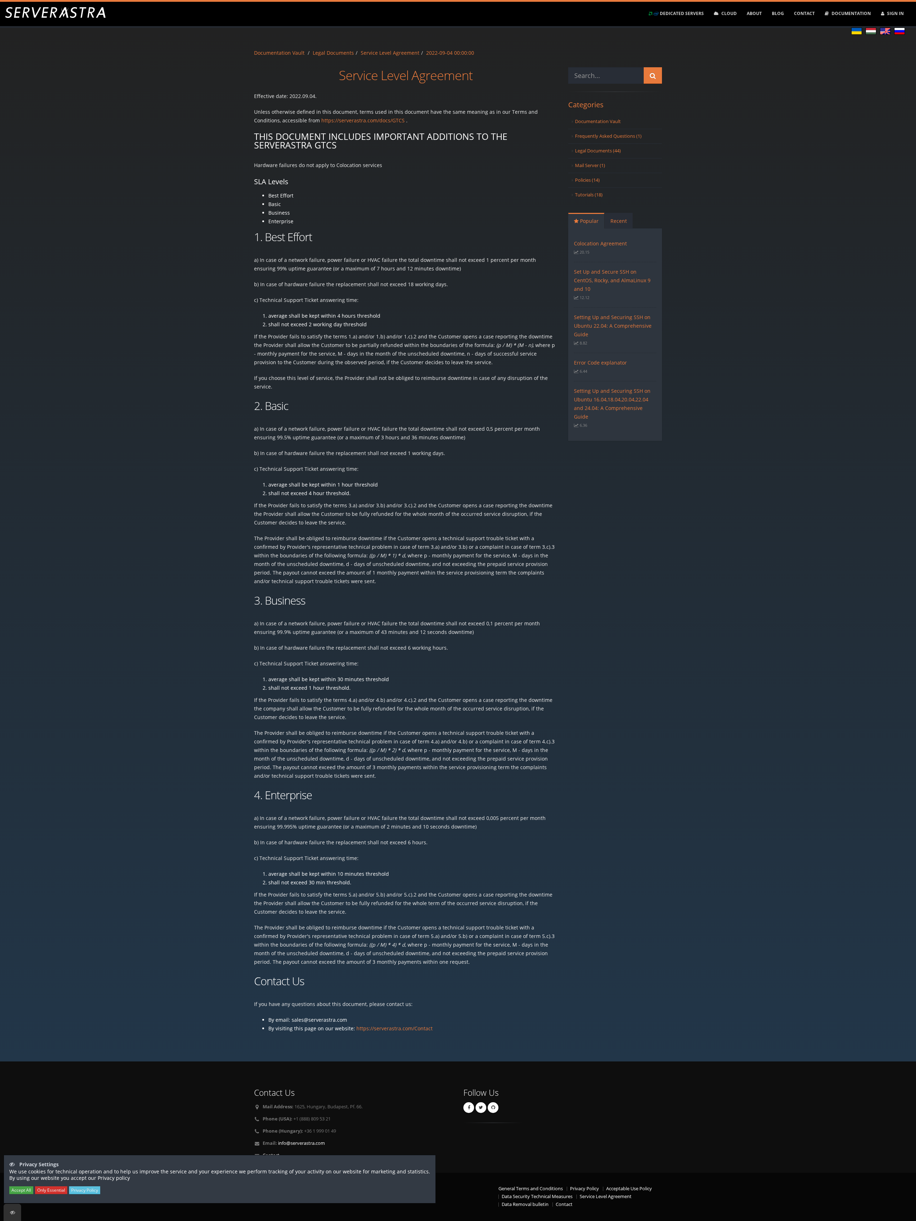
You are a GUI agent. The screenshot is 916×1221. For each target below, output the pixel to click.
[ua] (856, 31)
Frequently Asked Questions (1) (608, 136)
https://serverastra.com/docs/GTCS (363, 120)
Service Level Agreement (390, 52)
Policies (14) (587, 180)
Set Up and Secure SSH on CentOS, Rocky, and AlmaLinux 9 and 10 (612, 280)
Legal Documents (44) (598, 151)
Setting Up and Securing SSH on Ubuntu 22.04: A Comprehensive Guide (613, 326)
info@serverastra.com (301, 1143)
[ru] (899, 31)
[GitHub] (493, 1107)
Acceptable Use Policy (629, 1189)
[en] (885, 31)
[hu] (870, 31)
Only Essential (51, 1190)
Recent (618, 221)
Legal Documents (333, 52)
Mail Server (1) (590, 165)
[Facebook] (468, 1107)
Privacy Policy (584, 1189)
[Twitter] (481, 1107)
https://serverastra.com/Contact (394, 1028)
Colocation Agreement (600, 243)
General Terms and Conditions (530, 1189)
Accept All (21, 1190)
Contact (564, 1204)
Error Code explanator (600, 362)
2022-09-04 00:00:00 (450, 52)
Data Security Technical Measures (537, 1196)
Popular (589, 221)
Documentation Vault (279, 52)
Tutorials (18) (589, 195)
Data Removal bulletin (525, 1204)
